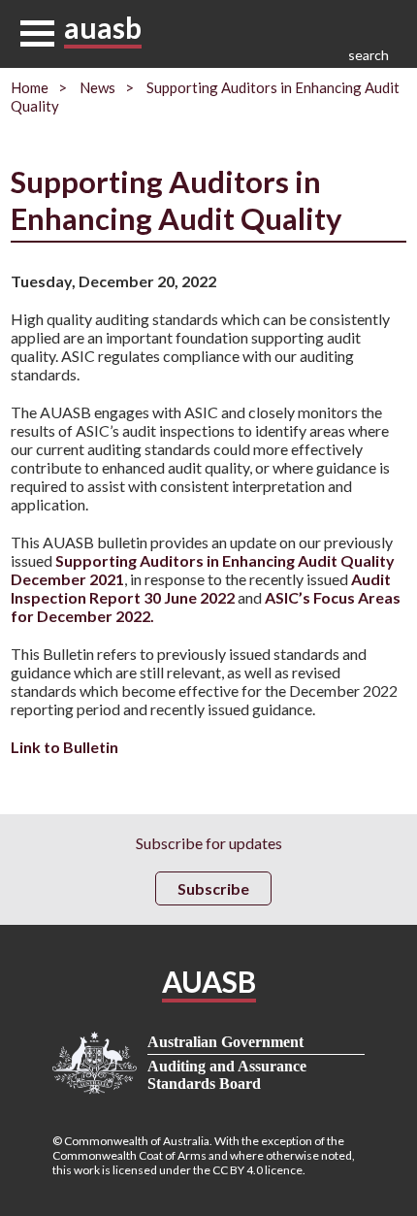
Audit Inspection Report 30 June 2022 (201, 588)
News (97, 87)
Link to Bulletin (64, 747)
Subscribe (213, 888)
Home (29, 87)
